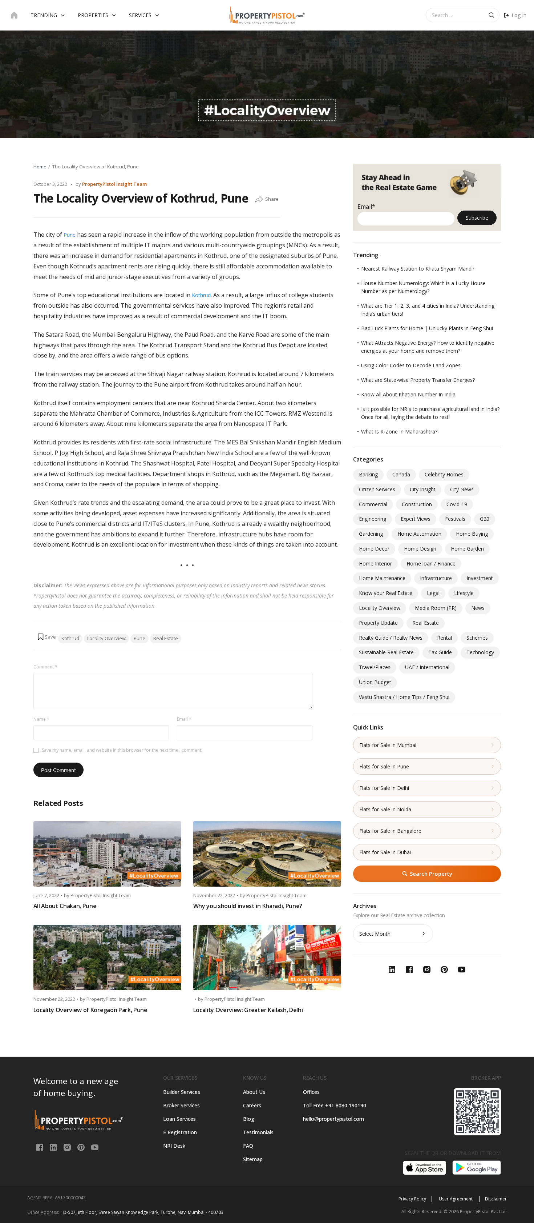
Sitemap (253, 1159)
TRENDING (44, 15)
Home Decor (374, 548)
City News (462, 489)
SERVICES (140, 15)
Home (39, 166)
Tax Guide (440, 652)
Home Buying (472, 533)
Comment (45, 667)
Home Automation (419, 533)
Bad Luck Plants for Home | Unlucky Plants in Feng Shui (427, 328)
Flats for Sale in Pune (384, 766)
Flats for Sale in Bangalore (390, 830)
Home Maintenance (382, 578)
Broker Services (181, 1105)
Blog (248, 1118)
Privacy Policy (412, 1199)
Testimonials (258, 1132)
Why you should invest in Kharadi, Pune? (248, 906)
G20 (484, 518)
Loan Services (179, 1118)
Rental (444, 637)
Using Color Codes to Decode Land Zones (411, 365)
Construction (417, 504)
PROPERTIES (93, 15)
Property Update (378, 622)
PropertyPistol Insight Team (114, 184)
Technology (480, 652)
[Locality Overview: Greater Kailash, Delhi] (267, 957)
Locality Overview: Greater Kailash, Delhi (248, 1010)
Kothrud (201, 295)
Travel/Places (375, 667)
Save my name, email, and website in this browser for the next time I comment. (122, 750)
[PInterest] (82, 1147)
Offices (311, 1091)
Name (41, 719)
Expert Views (415, 518)
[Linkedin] (54, 1147)
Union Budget (375, 682)
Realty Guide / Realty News (390, 637)
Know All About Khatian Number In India (408, 394)
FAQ (248, 1145)
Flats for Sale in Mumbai (387, 745)
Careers (252, 1105)
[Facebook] (40, 1147)
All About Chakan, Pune (65, 906)
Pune (70, 234)
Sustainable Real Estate (386, 652)
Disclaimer (496, 1199)
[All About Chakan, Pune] (107, 854)
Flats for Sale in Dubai (385, 852)
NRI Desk (174, 1145)
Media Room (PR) (436, 607)
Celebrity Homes (444, 474)
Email (184, 719)
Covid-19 (456, 504)
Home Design (420, 548)
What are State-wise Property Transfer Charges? (418, 379)
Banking (368, 474)
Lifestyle (464, 592)
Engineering (372, 518)
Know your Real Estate (385, 592)
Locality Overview (106, 638)
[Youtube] (94, 1147)
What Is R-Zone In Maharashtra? (399, 431)
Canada (401, 474)
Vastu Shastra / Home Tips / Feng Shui (404, 697)
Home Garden (467, 548)
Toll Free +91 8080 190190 (334, 1105)
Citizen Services (377, 489)
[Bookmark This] (46, 637)
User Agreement (456, 1199)
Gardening (371, 533)
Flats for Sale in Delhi (384, 787)
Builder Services (181, 1091)
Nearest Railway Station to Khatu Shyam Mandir (417, 268)
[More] (259, 199)
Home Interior (375, 563)
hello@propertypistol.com (333, 1118)
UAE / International (427, 667)
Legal (433, 592)
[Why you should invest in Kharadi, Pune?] (267, 854)
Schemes (477, 637)
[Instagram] (68, 1147)
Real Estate (165, 638)
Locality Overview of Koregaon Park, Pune (90, 1010)
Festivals (455, 518)
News (478, 607)
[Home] (14, 15)
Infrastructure (436, 578)
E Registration (180, 1132)
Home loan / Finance (431, 563)
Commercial (373, 504)
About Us (254, 1091)
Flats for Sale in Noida (385, 809)
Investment (479, 578)
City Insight (423, 489)
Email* (366, 207)
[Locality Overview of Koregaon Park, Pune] (107, 957)
